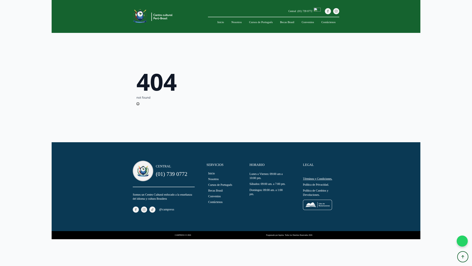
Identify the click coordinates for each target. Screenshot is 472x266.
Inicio (220, 22)
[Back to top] (462, 256)
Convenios (308, 22)
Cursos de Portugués (261, 22)
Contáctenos (328, 22)
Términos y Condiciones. (317, 178)
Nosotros (236, 22)
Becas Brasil (287, 22)
